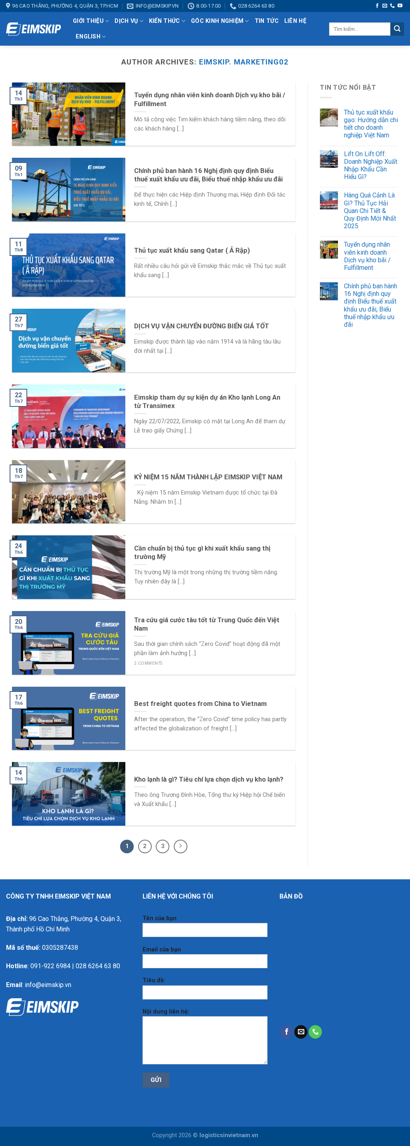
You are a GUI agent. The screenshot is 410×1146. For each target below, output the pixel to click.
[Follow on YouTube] (400, 6)
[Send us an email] (384, 6)
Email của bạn (162, 949)
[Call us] (392, 6)
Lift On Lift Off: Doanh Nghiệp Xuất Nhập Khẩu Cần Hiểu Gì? (370, 165)
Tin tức (267, 21)
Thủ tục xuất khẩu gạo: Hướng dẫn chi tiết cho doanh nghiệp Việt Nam (371, 124)
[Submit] (397, 29)
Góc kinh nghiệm (217, 21)
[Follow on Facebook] (377, 6)
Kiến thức (164, 21)
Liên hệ (295, 21)
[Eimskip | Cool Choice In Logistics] (33, 29)
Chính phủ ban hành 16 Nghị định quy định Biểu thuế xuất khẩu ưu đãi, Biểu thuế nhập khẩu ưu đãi (370, 305)
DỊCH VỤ (126, 21)
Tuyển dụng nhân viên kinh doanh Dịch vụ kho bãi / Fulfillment (367, 256)
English (88, 36)
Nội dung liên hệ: (166, 1011)
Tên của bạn (160, 918)
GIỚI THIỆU (88, 21)
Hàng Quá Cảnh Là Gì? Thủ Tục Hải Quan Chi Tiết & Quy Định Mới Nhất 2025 (370, 210)
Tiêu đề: (154, 980)
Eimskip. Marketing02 (244, 62)
